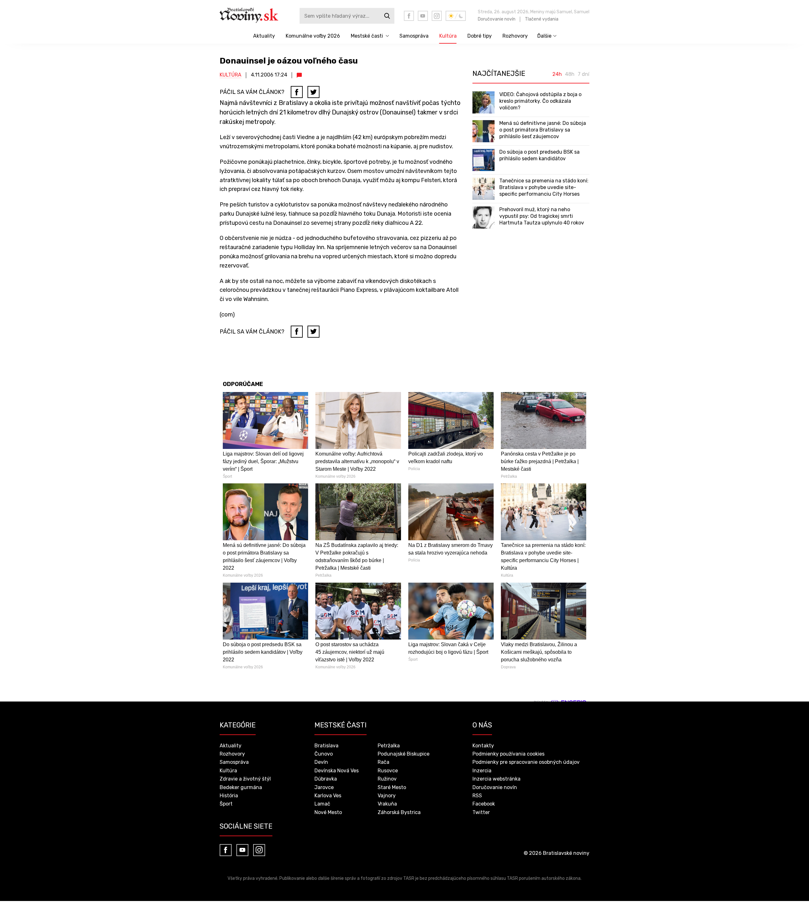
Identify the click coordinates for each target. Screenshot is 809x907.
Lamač (322, 804)
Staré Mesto (392, 787)
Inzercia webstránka (496, 779)
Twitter (481, 812)
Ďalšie (544, 36)
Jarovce (324, 787)
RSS (477, 796)
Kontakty (483, 746)
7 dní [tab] (583, 74)
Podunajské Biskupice (403, 754)
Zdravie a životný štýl (245, 779)
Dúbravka (325, 779)
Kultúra (448, 36)
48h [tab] (570, 74)
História (229, 796)
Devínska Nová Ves (336, 771)
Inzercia (481, 771)
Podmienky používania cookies (508, 754)
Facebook (483, 804)
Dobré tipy (479, 36)
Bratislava (326, 746)
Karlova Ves (327, 796)
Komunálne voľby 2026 (313, 36)
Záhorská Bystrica (399, 812)
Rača (383, 762)
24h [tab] (557, 74)
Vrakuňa (387, 804)
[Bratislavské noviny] (254, 15)
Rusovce (388, 771)
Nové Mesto (328, 812)
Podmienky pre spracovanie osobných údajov (526, 762)
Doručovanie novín (496, 19)
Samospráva (414, 36)
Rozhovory (515, 36)
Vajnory (387, 796)
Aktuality (264, 36)
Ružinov (387, 779)
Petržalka (389, 746)
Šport (226, 804)
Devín (321, 762)
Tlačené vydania (541, 19)
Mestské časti (367, 36)
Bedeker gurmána (241, 787)
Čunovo (323, 754)
